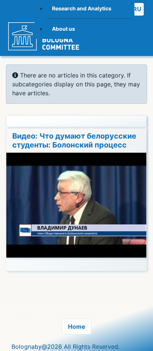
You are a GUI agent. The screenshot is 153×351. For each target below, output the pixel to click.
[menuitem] (90, 29)
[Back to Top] (140, 337)
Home (76, 326)
